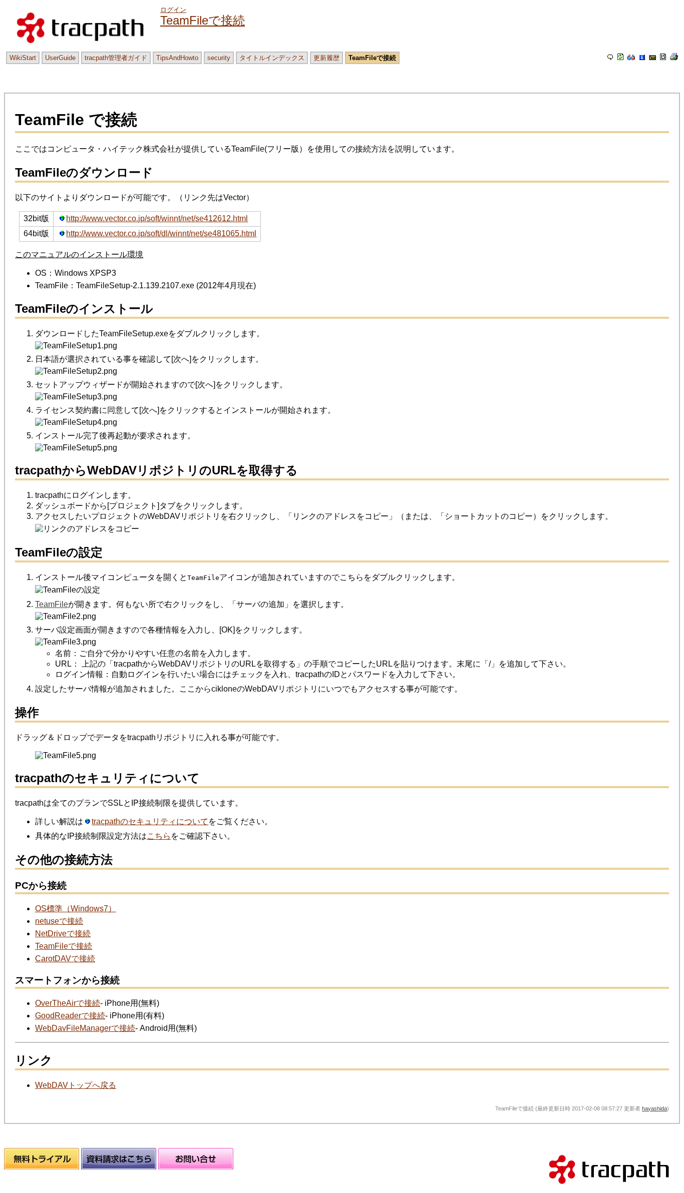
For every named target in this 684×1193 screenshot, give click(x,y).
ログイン (173, 10)
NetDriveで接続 (63, 933)
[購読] (652, 57)
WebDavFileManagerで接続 (85, 1028)
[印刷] (674, 57)
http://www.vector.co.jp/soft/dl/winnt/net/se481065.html (161, 233)
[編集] (610, 57)
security (218, 58)
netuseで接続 (59, 921)
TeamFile (51, 604)
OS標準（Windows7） (75, 908)
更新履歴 (326, 58)
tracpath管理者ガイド (116, 58)
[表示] (620, 57)
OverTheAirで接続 (67, 1003)
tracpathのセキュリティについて (150, 821)
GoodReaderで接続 (70, 1015)
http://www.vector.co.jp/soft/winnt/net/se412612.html (157, 218)
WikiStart (23, 58)
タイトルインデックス (271, 58)
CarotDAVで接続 (65, 958)
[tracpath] (609, 1188)
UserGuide (60, 58)
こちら (159, 836)
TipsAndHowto (177, 58)
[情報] (642, 57)
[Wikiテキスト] (663, 57)
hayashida (654, 1108)
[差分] (631, 57)
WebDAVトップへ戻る (75, 1085)
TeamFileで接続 (202, 20)
